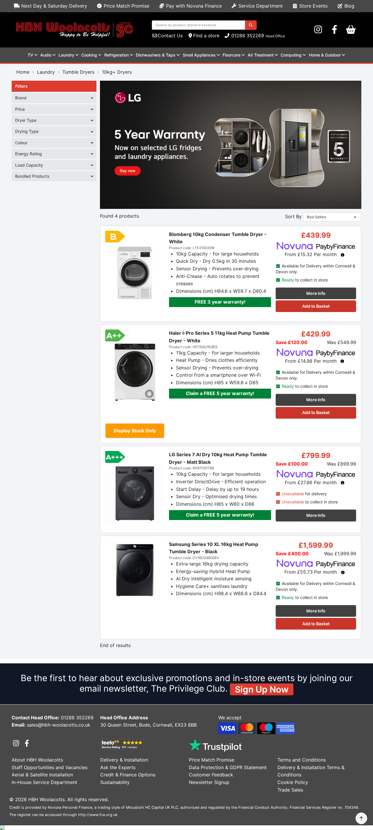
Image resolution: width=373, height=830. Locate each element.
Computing (291, 54)
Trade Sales (290, 790)
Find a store (206, 35)
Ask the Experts (118, 767)
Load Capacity (29, 165)
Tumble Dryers (78, 72)
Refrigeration (116, 54)
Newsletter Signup (209, 782)
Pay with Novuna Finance (193, 6)
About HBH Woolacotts (37, 760)
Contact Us (170, 35)
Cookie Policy (292, 782)
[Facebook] (334, 30)
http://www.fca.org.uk (97, 815)
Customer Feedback (211, 775)
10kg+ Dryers (117, 72)
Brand (21, 97)
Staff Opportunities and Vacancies (49, 767)
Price (20, 109)
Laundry (66, 54)
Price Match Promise (125, 6)
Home (22, 72)
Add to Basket (316, 306)
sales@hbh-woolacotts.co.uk (58, 725)
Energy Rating (28, 153)
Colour (21, 142)
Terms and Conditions (301, 760)
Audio (45, 54)
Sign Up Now (261, 689)
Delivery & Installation (124, 760)
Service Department (260, 6)
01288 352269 (247, 35)
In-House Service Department (44, 782)
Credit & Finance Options (127, 775)
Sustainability (115, 782)
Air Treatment (261, 54)
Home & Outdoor (325, 54)
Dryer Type (25, 120)
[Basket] (351, 30)
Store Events (313, 6)
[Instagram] (318, 30)
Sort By (293, 216)
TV (30, 54)
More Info (316, 293)
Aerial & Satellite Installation (42, 775)
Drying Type (26, 131)
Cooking (89, 54)
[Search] (251, 25)
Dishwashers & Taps (155, 54)
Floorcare (231, 54)
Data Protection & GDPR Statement (228, 767)
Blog (348, 6)
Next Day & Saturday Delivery (53, 6)
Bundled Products (32, 176)
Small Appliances (199, 54)
